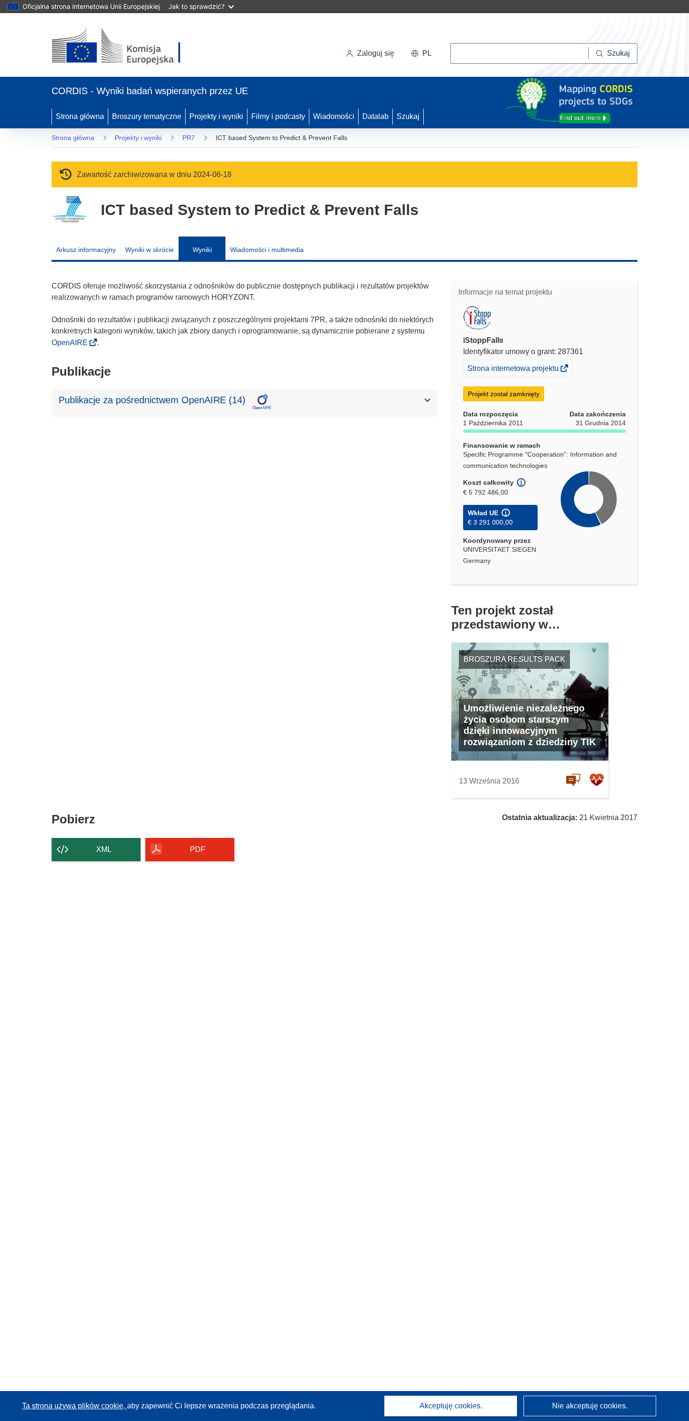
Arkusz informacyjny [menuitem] (86, 249)
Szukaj (408, 116)
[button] (421, 53)
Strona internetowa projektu (514, 370)
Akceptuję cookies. (450, 1406)
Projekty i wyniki (216, 116)
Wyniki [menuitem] (202, 249)
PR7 (188, 137)
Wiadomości (333, 116)
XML (104, 849)
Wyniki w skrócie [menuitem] (149, 249)
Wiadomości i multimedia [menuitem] (267, 249)
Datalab (375, 116)
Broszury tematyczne (146, 116)
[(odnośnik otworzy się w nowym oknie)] (127, 47)
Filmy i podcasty (278, 116)
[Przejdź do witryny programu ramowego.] (69, 209)
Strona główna (80, 116)
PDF (197, 849)
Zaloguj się (375, 53)
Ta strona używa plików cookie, (74, 1406)
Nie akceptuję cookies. (590, 1406)
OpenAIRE (71, 343)
